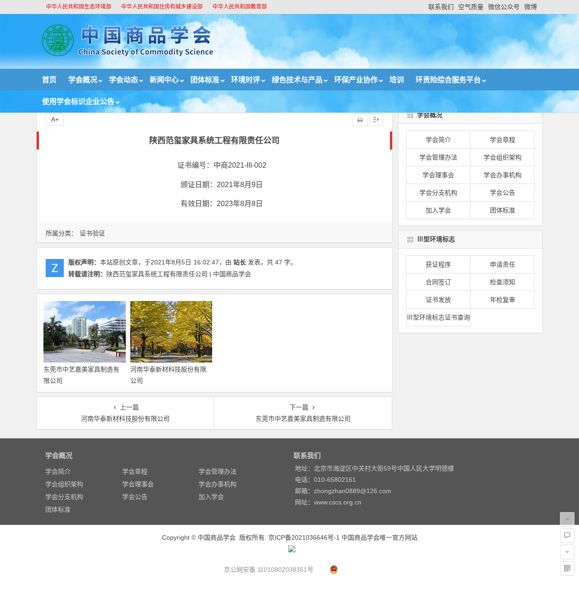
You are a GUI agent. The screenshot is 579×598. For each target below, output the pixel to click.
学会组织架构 (503, 157)
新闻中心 (164, 80)
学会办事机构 (503, 175)
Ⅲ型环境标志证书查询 (438, 317)
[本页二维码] (567, 568)
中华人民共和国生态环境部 (78, 7)
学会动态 (123, 80)
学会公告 (502, 192)
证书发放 (438, 299)
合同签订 (438, 282)
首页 (49, 80)
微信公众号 (504, 6)
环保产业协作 (356, 80)
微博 (530, 6)
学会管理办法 (438, 157)
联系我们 (441, 6)
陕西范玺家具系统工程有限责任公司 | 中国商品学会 (178, 274)
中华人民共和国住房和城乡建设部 (162, 7)
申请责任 (502, 264)
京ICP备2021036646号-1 (304, 537)
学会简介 (438, 139)
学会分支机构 (438, 192)
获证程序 (438, 264)
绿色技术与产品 (297, 80)
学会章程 (502, 139)
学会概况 (82, 80)
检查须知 (502, 282)
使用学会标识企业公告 (78, 101)
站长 (239, 262)
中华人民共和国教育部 (240, 7)
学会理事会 (438, 175)
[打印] (360, 119)
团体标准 (204, 80)
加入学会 (438, 210)
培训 (396, 80)
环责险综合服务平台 (448, 80)
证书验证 (92, 233)
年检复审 (502, 299)
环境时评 (245, 80)
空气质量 (471, 6)
